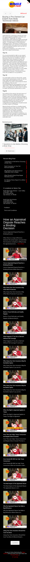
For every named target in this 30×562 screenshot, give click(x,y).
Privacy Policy (15, 555)
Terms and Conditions (10, 210)
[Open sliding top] (28, 1)
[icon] (17, 557)
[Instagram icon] (15, 557)
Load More (15, 543)
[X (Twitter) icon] (14, 557)
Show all (24, 13)
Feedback (7, 207)
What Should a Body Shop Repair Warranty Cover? (13, 176)
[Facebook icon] (12, 557)
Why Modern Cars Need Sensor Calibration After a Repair (13, 171)
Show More (21, 244)
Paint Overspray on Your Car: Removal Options (12, 167)
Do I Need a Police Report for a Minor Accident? (14, 180)
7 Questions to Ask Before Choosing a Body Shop (14, 162)
